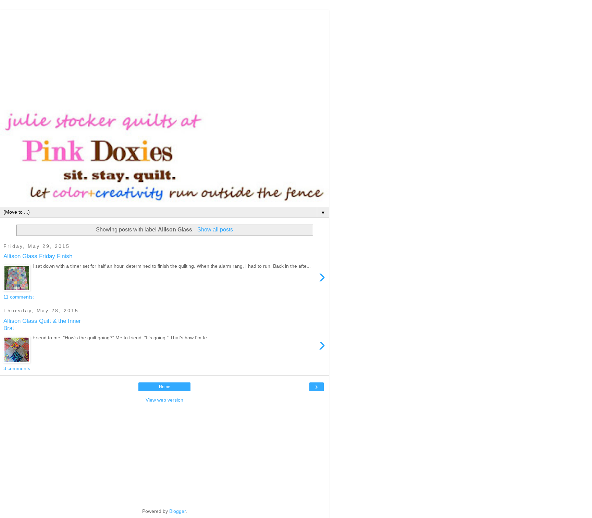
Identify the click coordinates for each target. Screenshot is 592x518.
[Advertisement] (164, 58)
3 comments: (17, 368)
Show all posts (215, 229)
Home (164, 386)
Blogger (177, 511)
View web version (164, 400)
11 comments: (18, 297)
